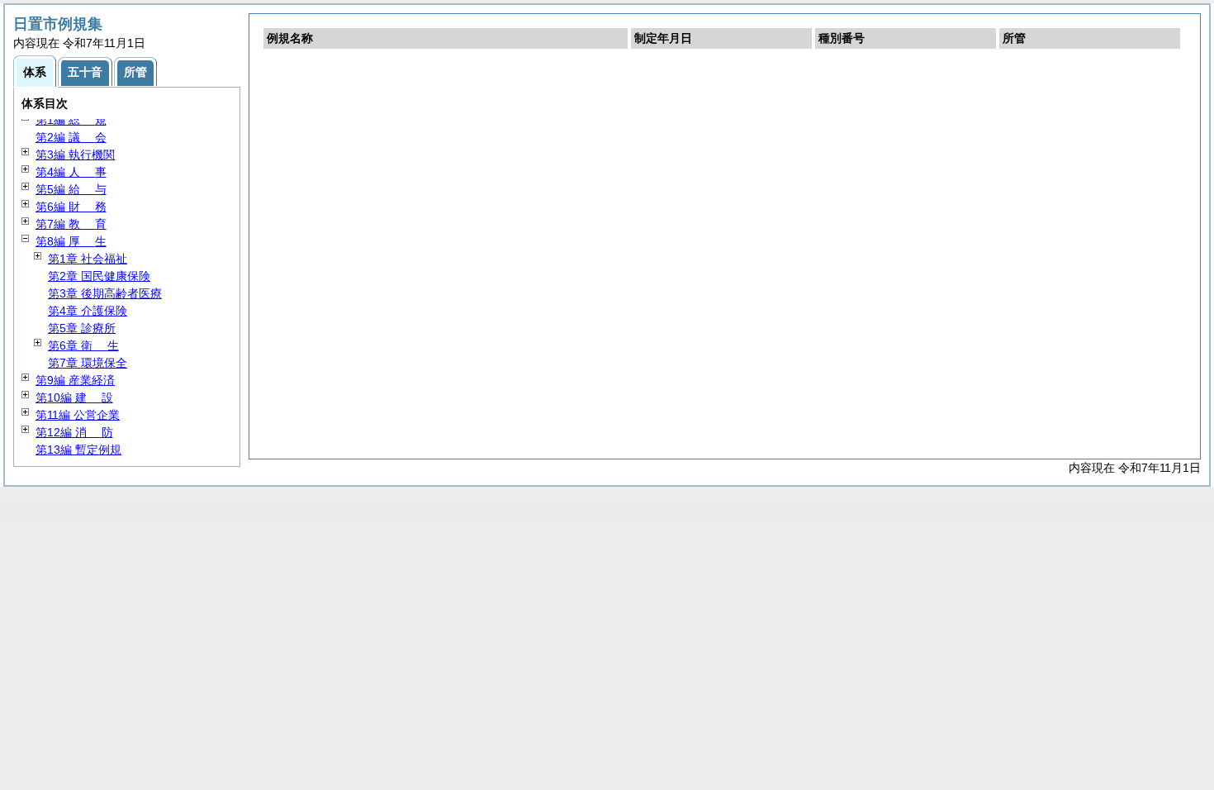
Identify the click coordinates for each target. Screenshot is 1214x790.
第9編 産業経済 (75, 380)
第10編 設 (74, 397)
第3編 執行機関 (75, 154)
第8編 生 (71, 241)
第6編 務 (71, 206)
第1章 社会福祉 (87, 258)
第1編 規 (71, 119)
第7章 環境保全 (87, 362)
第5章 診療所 (82, 328)
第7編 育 (71, 224)
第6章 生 (83, 345)
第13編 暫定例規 (78, 449)
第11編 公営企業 (78, 414)
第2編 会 (71, 137)
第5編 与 (71, 189)
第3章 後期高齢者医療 (105, 293)
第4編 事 (71, 171)
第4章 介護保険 (87, 310)
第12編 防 (74, 432)
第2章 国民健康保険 (99, 276)
